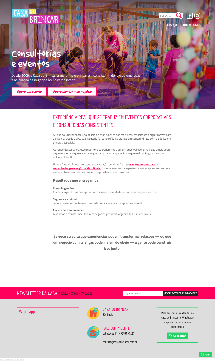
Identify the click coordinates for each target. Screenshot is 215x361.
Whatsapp (27, 311)
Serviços (172, 25)
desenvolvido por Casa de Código (12, 359)
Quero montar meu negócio (72, 91)
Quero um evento (29, 91)
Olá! (207, 354)
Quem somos (192, 25)
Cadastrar (179, 335)
